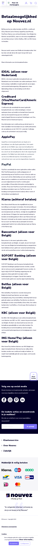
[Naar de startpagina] (14, 4)
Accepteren (14, 543)
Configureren (24, 543)
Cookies (4, 534)
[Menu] (3, 3)
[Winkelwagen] (31, 3)
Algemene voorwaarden (9, 526)
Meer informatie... (26, 540)
